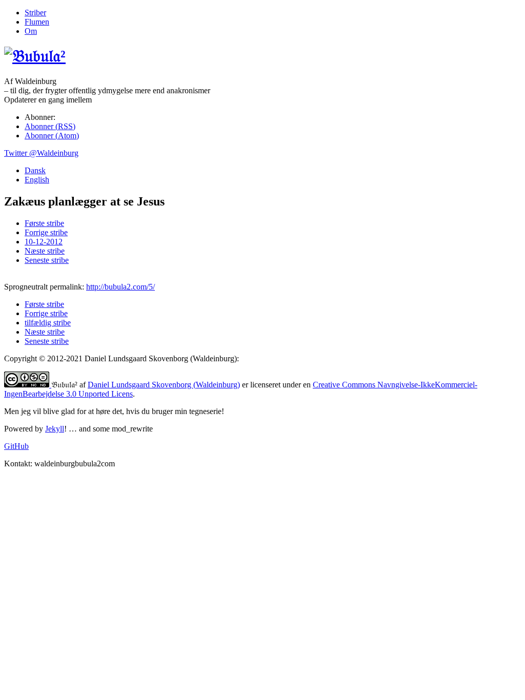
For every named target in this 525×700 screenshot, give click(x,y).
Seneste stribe (47, 260)
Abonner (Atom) (52, 135)
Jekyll (54, 428)
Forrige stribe (46, 232)
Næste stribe (45, 250)
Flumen (37, 21)
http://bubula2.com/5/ (120, 286)
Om (31, 31)
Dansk (35, 170)
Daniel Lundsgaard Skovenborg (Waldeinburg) (164, 384)
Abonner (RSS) (50, 126)
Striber (35, 12)
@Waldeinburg (41, 153)
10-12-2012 (44, 241)
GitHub (16, 446)
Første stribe (44, 223)
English (37, 179)
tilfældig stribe (48, 322)
